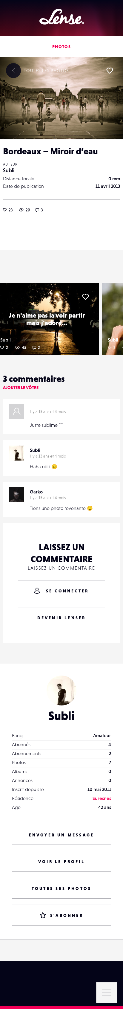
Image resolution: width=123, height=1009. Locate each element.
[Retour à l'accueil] (61, 17)
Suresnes (102, 798)
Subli (8, 170)
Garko (36, 491)
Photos (61, 46)
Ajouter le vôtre (21, 387)
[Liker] (109, 70)
